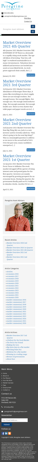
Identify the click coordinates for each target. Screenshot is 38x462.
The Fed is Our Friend (15, 342)
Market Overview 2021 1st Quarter (17, 158)
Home (5, 373)
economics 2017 (13, 276)
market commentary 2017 (16, 302)
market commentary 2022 (16, 314)
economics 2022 (13, 288)
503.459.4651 (9, 13)
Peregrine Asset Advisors (13, 29)
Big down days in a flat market (18, 347)
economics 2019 (13, 281)
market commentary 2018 (16, 304)
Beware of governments (16, 357)
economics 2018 (13, 279)
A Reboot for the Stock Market (18, 340)
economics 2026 (13, 297)
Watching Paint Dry (14, 349)
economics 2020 (13, 283)
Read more (31, 75)
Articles (10, 272)
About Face (11, 359)
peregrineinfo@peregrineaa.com (15, 16)
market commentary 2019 (16, 307)
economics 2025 (13, 295)
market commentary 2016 (16, 300)
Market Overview (8, 383)
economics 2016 (13, 274)
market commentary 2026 (16, 323)
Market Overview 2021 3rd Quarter (17, 83)
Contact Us (28, 21)
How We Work (7, 380)
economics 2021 (13, 286)
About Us (6, 376)
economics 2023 (13, 290)
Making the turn (13, 345)
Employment (7, 387)
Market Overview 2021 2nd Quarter (17, 121)
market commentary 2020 (16, 309)
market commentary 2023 (16, 316)
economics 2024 (13, 293)
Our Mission (6, 378)
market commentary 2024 (16, 319)
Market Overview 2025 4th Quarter (20, 250)
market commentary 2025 (16, 321)
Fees (4, 385)
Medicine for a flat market (16, 352)
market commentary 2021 (16, 311)
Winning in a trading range (17, 354)
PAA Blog (27, 18)
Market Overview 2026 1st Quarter (20, 248)
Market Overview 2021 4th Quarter (17, 44)
